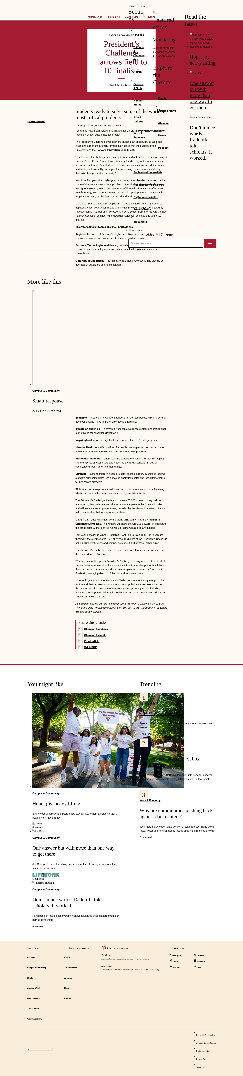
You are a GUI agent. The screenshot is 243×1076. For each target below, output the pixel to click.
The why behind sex (160, 713)
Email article (91, 641)
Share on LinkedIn (95, 635)
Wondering (164, 40)
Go (210, 243)
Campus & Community (46, 390)
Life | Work (106, 966)
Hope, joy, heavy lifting (56, 803)
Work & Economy (150, 800)
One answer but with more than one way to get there (202, 95)
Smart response (48, 401)
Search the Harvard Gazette (150, 234)
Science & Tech (149, 702)
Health (144, 748)
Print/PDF (90, 647)
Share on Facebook (96, 628)
